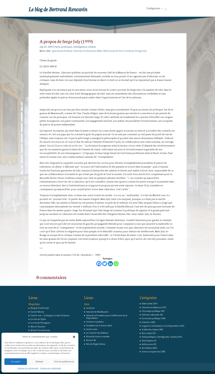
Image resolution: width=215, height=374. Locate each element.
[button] (74, 336)
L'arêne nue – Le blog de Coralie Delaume (50, 315)
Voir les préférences (64, 361)
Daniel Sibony (37, 312)
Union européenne (151, 352)
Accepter (15, 361)
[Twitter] (104, 263)
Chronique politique (151, 311)
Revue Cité (91, 340)
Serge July (141, 51)
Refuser (39, 361)
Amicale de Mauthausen (97, 312)
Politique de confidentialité (27, 368)
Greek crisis (91, 329)
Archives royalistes (95, 322)
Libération (91, 51)
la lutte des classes (150, 329)
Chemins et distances (151, 307)
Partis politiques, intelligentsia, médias (75, 47)
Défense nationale (150, 315)
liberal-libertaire (74, 51)
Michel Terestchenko (40, 330)
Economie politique (151, 318)
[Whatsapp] (116, 263)
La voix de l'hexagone (40, 323)
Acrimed (90, 308)
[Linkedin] (110, 263)
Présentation (148, 341)
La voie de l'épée (38, 319)
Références (147, 344)
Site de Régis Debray (95, 344)
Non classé (147, 333)
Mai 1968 (103, 51)
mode (112, 51)
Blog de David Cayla (40, 308)
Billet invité (147, 304)
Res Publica (147, 348)
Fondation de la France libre (99, 326)
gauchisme (58, 51)
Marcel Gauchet (38, 327)
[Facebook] (99, 263)
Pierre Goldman (125, 51)
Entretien (146, 322)
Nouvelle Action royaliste (98, 336)
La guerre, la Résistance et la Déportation (161, 326)
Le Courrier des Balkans (97, 333)
